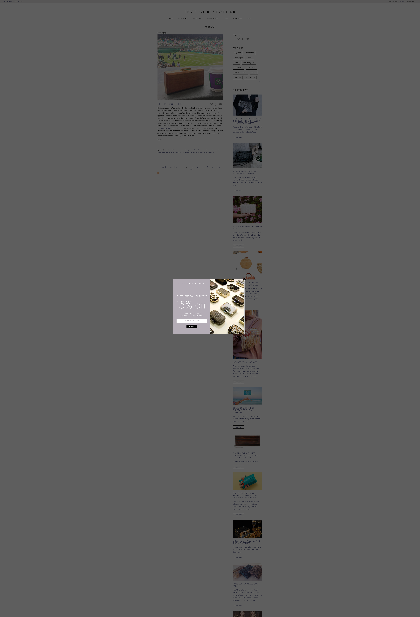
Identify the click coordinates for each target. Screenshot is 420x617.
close (244, 279)
